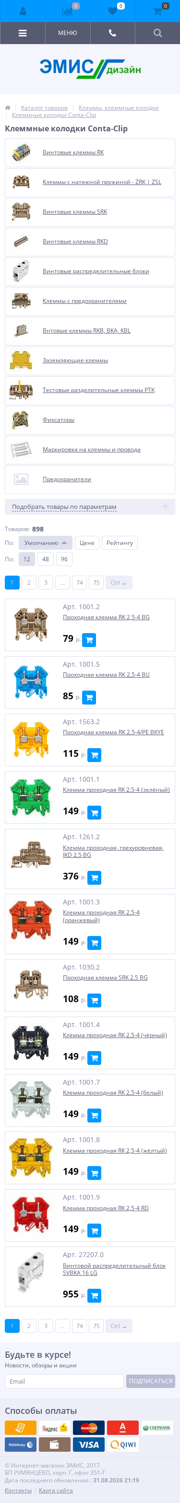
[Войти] (23, 11)
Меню (67, 33)
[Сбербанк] (55, 1444)
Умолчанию (41, 543)
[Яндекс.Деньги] (123, 1428)
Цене (87, 543)
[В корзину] (89, 640)
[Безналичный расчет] (123, 1444)
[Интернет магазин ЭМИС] (7, 108)
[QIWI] (157, 1428)
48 (45, 559)
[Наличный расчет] (89, 1444)
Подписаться (151, 1381)
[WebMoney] (89, 1428)
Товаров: (17, 529)
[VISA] (20, 1428)
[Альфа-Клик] (20, 1444)
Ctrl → (119, 582)
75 (96, 582)
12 (27, 559)
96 (64, 559)
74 (79, 582)
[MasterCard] (55, 1428)
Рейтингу (120, 543)
